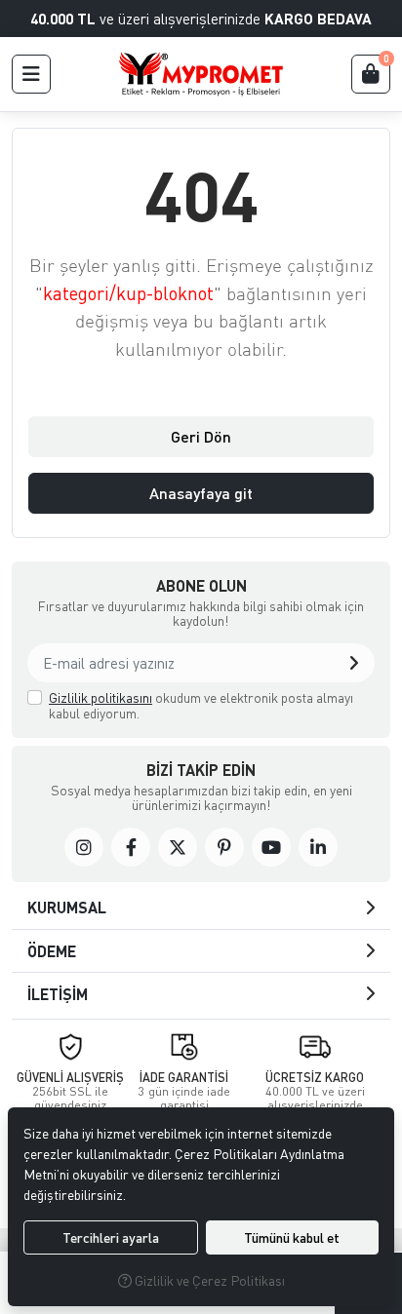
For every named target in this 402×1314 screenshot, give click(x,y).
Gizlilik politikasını (100, 697)
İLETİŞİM (57, 994)
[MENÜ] (31, 74)
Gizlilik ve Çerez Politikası (208, 1280)
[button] (354, 662)
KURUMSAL (66, 907)
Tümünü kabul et (292, 1237)
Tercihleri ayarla (110, 1237)
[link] (83, 847)
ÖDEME (51, 951)
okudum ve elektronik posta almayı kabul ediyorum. (201, 705)
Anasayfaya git (201, 492)
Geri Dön (201, 436)
